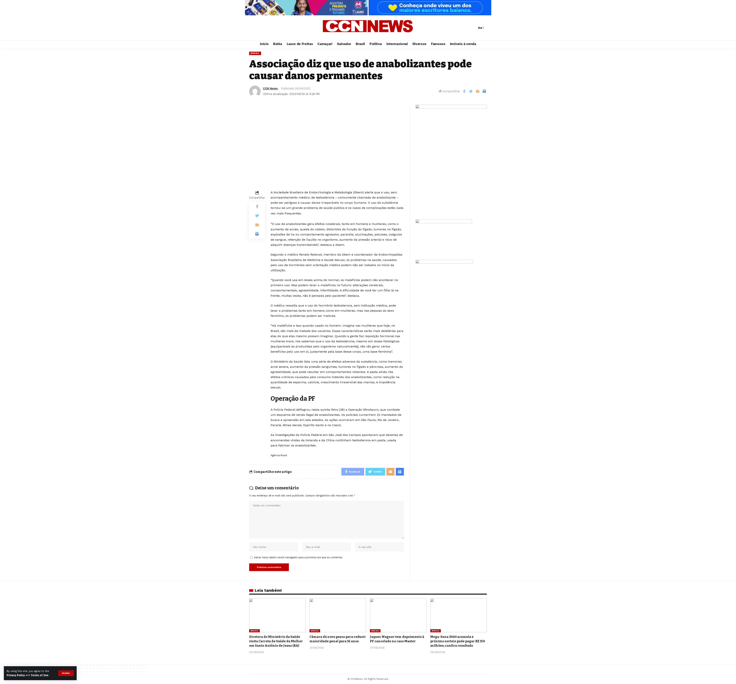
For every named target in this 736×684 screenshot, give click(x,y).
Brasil (255, 53)
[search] (473, 28)
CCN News (270, 88)
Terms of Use (39, 675)
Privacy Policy (16, 675)
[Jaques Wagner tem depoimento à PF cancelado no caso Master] (398, 615)
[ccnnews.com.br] (368, 27)
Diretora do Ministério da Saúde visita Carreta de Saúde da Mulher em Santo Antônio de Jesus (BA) (276, 641)
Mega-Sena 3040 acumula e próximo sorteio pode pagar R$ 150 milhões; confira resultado (457, 641)
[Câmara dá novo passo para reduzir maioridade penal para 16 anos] (338, 615)
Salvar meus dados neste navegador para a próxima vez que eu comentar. (298, 557)
